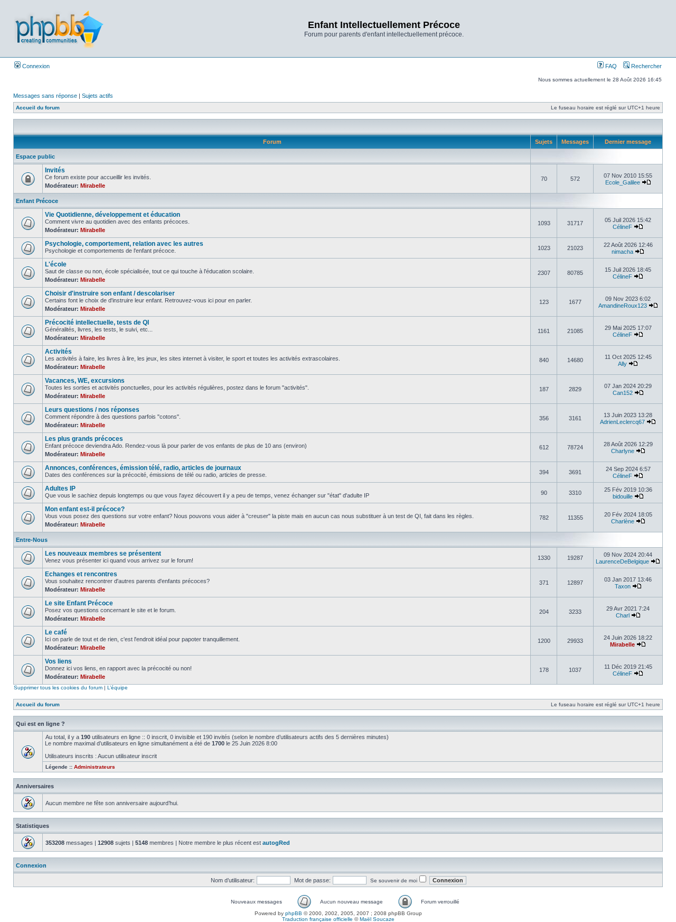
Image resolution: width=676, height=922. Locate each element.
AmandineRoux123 (622, 305)
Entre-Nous (32, 540)
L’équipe (117, 687)
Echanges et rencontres (81, 574)
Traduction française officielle (317, 919)
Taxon (623, 586)
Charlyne (622, 451)
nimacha (622, 251)
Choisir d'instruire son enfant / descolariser (110, 293)
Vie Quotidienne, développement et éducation (112, 214)
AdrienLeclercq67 (622, 422)
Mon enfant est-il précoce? (85, 509)
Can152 (623, 393)
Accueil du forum (38, 107)
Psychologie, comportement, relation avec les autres (124, 243)
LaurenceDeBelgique (622, 561)
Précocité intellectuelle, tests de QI (97, 322)
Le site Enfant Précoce (79, 603)
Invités (55, 170)
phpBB (293, 913)
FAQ (610, 66)
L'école (56, 264)
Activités (58, 351)
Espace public (35, 156)
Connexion (35, 66)
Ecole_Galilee (622, 182)
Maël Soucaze (377, 919)
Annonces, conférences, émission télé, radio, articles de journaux (143, 468)
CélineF (622, 227)
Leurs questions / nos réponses (92, 409)
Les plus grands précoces (84, 438)
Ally (622, 364)
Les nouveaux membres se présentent (103, 553)
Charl (623, 615)
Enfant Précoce (37, 201)
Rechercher (646, 66)
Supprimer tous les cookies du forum (58, 687)
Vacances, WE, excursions (85, 380)
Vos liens (58, 661)
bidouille (623, 496)
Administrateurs (94, 767)
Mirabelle (92, 185)
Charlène (622, 521)
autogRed (276, 843)
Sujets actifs (97, 96)
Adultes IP (60, 488)
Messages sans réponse (45, 96)
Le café (56, 632)
